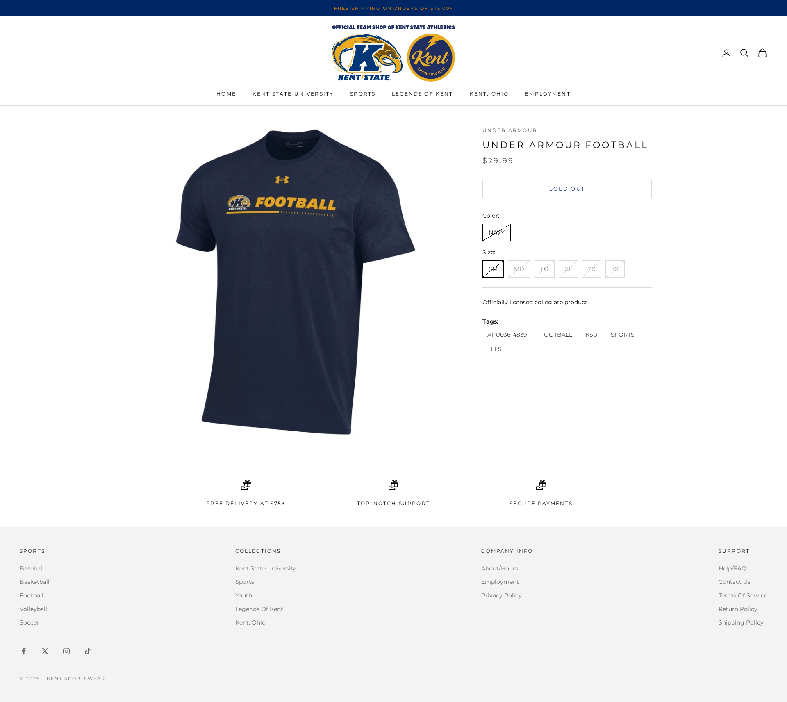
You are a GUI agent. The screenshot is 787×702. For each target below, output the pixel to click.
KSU (591, 334)
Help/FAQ (732, 568)
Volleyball (33, 609)
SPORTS (623, 334)
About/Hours (499, 568)
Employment (548, 94)
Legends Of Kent (259, 609)
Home (226, 94)
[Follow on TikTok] (88, 651)
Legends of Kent (422, 94)
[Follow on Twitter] (45, 651)
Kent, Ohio (489, 94)
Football (31, 595)
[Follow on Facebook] (24, 651)
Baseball (32, 568)
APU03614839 (507, 334)
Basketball (35, 582)
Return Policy (738, 609)
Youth (243, 595)
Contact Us (735, 582)
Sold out (567, 188)
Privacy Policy (501, 595)
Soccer (29, 622)
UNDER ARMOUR (509, 130)
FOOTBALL (556, 334)
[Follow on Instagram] (66, 651)
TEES (494, 349)
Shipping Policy (741, 622)
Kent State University (293, 94)
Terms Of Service (743, 595)
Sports (362, 94)
